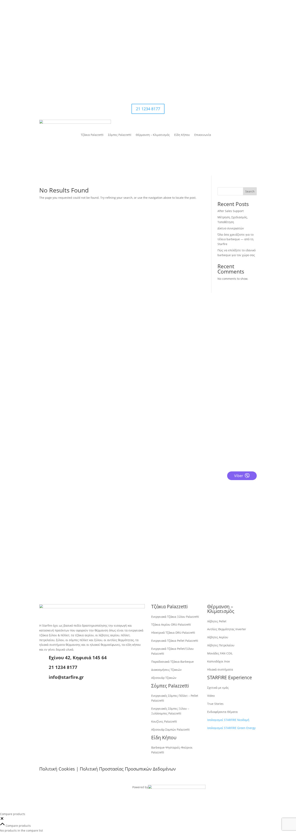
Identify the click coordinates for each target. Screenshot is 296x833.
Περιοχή (189, 527)
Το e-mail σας (193, 512)
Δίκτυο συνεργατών (230, 228)
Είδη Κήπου (184, 21)
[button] (2, 819)
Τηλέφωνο (191, 504)
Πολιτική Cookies (57, 769)
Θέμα (187, 541)
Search (250, 191)
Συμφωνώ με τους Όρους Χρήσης (211, 548)
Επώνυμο (190, 497)
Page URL (190, 556)
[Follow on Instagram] (237, 63)
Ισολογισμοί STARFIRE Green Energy (231, 728)
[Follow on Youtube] (245, 63)
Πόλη (187, 520)
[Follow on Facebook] (229, 63)
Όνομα (188, 489)
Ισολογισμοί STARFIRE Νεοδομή (228, 720)
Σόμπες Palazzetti (122, 21)
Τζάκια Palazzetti (94, 21)
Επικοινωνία (205, 21)
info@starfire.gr (136, 61)
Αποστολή (198, 563)
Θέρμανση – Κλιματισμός (155, 21)
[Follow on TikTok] (253, 63)
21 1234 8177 (234, 43)
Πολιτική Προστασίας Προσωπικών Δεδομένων (128, 769)
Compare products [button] (18, 826)
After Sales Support (230, 211)
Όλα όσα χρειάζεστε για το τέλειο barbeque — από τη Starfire (235, 239)
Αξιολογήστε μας (59, 476)
